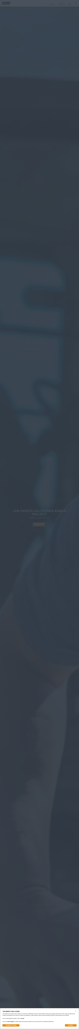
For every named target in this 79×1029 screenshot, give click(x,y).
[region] (39, 1018)
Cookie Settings (11, 1025)
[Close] (76, 1011)
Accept (70, 1025)
